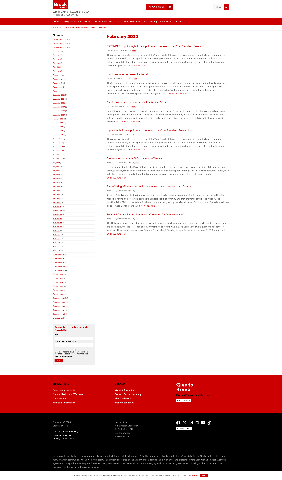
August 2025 (57, 87)
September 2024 (59, 310)
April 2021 (56, 51)
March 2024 (57, 218)
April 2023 (57, 59)
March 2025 (57, 222)
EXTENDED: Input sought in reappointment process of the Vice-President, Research (155, 46)
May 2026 (56, 250)
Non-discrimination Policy (65, 431)
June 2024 (57, 195)
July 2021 (56, 163)
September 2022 (59, 302)
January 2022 (58, 143)
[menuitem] (159, 7)
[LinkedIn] (197, 422)
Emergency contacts (64, 390)
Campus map (60, 398)
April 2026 (57, 71)
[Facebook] (178, 422)
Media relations (123, 398)
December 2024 (59, 111)
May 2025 (56, 246)
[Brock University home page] (60, 5)
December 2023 (59, 107)
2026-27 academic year (61, 47)
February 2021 (58, 119)
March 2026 (57, 226)
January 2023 (58, 147)
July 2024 (56, 175)
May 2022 (56, 234)
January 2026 (58, 159)
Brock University (57, 27)
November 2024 (59, 266)
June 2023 (57, 191)
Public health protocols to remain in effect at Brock (136, 102)
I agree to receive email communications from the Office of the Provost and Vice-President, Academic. (72, 354)
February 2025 (58, 135)
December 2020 (59, 95)
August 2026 (57, 91)
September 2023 (59, 306)
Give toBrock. (184, 387)
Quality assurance (71, 21)
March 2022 (57, 211)
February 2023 (58, 127)
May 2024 (56, 242)
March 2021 (57, 206)
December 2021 (58, 99)
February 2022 (58, 123)
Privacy (56, 438)
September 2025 (59, 314)
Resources (164, 21)
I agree (203, 475)
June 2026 (57, 202)
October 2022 (58, 282)
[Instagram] (191, 422)
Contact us (178, 21)
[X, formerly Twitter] (185, 422)
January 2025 (58, 155)
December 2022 (59, 103)
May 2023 (56, 238)
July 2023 (56, 171)
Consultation (122, 21)
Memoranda (136, 21)
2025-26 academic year (61, 43)
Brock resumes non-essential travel (127, 74)
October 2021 (58, 278)
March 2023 (57, 214)
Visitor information (125, 390)
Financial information (64, 402)
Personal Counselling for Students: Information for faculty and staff (145, 214)
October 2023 (58, 286)
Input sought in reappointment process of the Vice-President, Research (148, 130)
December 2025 (59, 115)
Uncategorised (58, 318)
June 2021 (56, 187)
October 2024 (58, 290)
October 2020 (58, 274)
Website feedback (124, 402)
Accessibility (68, 438)
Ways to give (182, 400)
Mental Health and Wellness (68, 394)
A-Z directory (183, 428)
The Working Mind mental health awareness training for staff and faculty (149, 186)
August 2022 (57, 79)
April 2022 (57, 55)
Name (58, 335)
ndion (134, 50)
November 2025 (59, 270)
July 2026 (56, 183)
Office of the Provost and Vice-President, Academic (71, 13)
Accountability (150, 21)
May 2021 (56, 230)
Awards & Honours (103, 21)
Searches (87, 21)
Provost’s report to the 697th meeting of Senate (134, 158)
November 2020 (59, 254)
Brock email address (65, 341)
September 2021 (59, 298)
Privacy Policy (192, 475)
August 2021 (57, 75)
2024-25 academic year (61, 39)
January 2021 (57, 139)
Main (56, 21)
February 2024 (58, 131)
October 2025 (58, 294)
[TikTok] (209, 422)
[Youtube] (203, 422)
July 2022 (56, 167)
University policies (62, 435)
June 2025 (56, 199)
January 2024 (58, 151)
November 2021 (59, 258)
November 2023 (59, 262)
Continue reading (137, 66)
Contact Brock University (128, 394)
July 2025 (56, 179)
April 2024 (57, 63)
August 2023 (57, 83)
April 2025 (57, 67)
